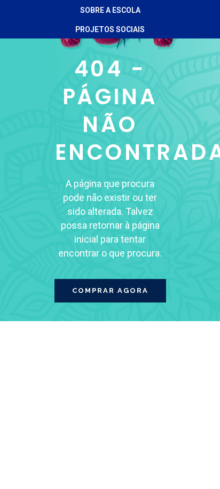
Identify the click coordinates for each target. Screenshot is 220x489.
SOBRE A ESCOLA (110, 10)
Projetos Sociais (110, 29)
